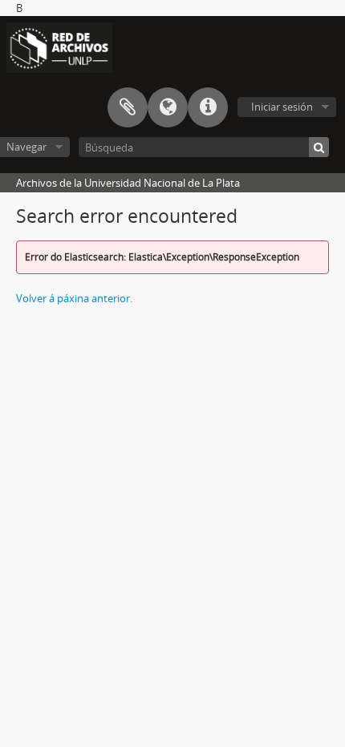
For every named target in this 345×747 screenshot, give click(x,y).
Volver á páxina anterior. (74, 298)
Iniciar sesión (282, 106)
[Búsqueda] (319, 147)
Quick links (208, 107)
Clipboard (128, 107)
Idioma (168, 107)
